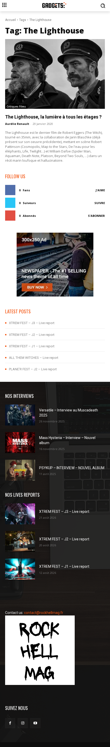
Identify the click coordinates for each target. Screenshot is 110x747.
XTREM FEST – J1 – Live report (31, 346)
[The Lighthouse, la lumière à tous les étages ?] (55, 74)
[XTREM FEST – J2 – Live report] (20, 541)
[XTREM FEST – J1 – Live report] (20, 569)
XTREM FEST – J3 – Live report (31, 323)
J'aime (100, 190)
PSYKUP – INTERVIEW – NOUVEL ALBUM (71, 468)
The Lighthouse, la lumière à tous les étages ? (53, 117)
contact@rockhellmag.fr (43, 613)
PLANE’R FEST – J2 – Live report (33, 369)
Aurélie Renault (17, 124)
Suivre (99, 203)
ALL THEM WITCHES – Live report (33, 358)
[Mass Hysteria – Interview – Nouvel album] (20, 442)
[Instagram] (23, 723)
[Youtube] (35, 723)
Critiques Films (16, 106)
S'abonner (96, 216)
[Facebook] (10, 723)
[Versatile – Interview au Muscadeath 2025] (20, 415)
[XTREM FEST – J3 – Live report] (20, 513)
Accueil (10, 20)
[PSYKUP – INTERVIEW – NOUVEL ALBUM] (20, 470)
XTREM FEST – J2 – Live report (31, 335)
